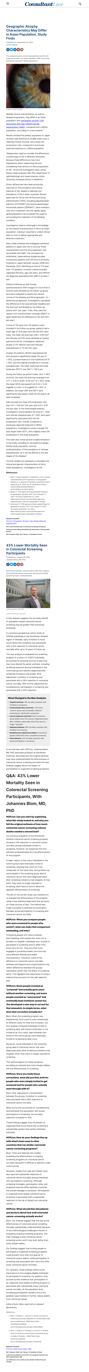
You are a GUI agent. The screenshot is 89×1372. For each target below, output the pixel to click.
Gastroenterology (20, 1349)
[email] (22, 49)
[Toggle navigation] (8, 3)
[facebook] (8, 49)
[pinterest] (18, 49)
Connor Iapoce (11, 45)
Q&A (29, 1349)
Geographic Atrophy (21, 521)
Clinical (9, 521)
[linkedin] (15, 49)
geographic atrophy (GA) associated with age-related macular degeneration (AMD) (25, 123)
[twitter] (11, 49)
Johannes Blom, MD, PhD (16, 560)
